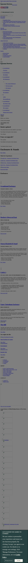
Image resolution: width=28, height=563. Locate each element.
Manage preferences (9, 560)
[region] (14, 546)
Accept (18, 560)
